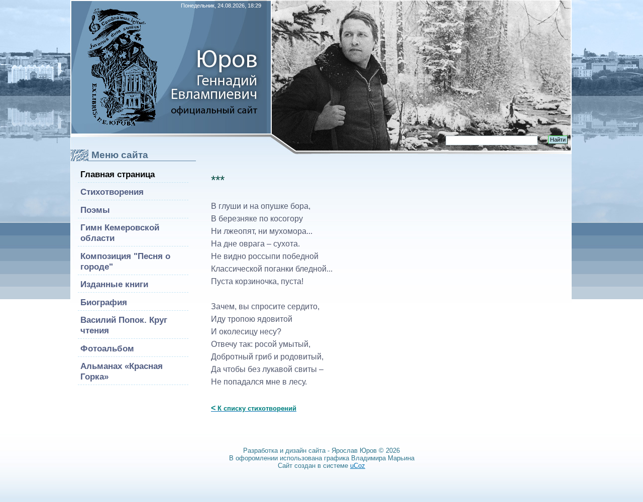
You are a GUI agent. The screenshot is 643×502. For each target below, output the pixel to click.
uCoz (357, 465)
